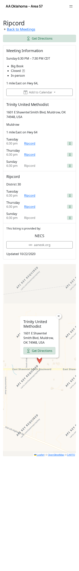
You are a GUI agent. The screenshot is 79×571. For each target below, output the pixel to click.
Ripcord (29, 143)
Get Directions (42, 38)
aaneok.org (42, 245)
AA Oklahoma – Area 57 (24, 6)
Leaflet (40, 454)
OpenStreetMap (56, 454)
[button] (39, 360)
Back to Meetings (21, 29)
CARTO (71, 454)
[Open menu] (71, 6)
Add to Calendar (40, 92)
